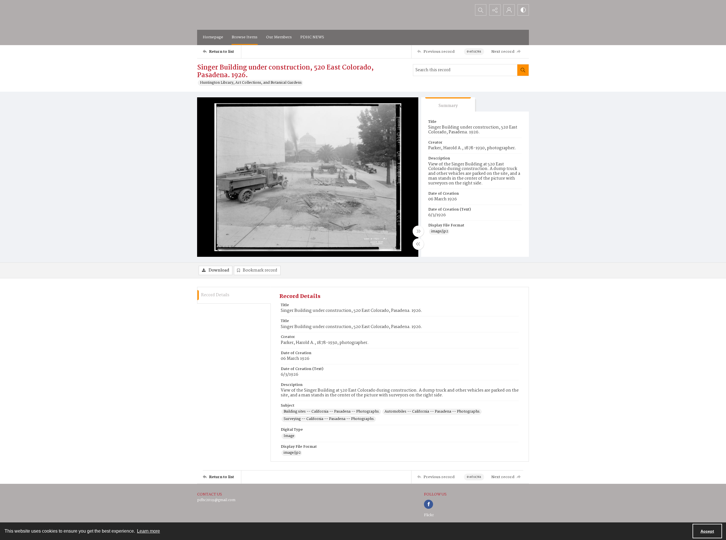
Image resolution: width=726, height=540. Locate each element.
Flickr (429, 515)
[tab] (448, 104)
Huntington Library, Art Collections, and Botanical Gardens (251, 83)
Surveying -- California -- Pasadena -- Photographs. (329, 419)
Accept (707, 531)
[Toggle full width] (418, 231)
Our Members (279, 37)
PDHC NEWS (312, 37)
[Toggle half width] (418, 244)
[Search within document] (523, 70)
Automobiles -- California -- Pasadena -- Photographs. (432, 412)
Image (289, 436)
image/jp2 (439, 231)
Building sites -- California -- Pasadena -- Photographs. (332, 412)
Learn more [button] (148, 531)
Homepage (213, 37)
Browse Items (245, 37)
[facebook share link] (428, 504)
